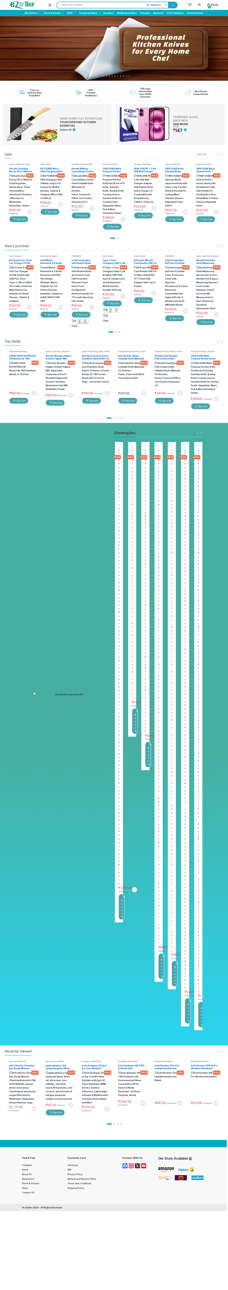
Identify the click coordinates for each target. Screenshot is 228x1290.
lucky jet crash (26, 81)
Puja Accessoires (19, 165)
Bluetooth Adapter (49, 256)
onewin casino (26, 82)
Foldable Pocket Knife (82, 164)
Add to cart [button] (29, 211)
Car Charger (15, 256)
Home (25, 1169)
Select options (90, 307)
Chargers (145, 13)
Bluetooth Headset (18, 351)
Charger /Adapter (142, 164)
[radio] (74, 321)
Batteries (158, 13)
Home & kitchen (52, 13)
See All (201, 154)
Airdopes (86, 1061)
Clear (74, 326)
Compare (27, 1165)
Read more (34, 1108)
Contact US (28, 1192)
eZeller (28, 1207)
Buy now (21, 219)
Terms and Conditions (79, 1183)
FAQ (69, 1169)
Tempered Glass (88, 13)
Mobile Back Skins (127, 13)
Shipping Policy (75, 1188)
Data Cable (45, 164)
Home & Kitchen (17, 164)
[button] (112, 238)
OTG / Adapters (175, 13)
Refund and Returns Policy (81, 1179)
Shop (25, 1188)
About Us (27, 1174)
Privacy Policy (75, 1174)
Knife (70, 13)
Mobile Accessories (55, 1062)
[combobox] (100, 5)
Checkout (72, 1165)
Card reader (140, 256)
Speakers (108, 13)
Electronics (31, 13)
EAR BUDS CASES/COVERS (79, 257)
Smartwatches (195, 13)
